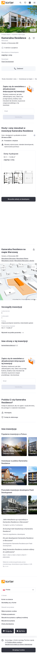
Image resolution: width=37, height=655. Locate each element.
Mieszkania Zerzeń (7, 261)
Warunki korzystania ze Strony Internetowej (18, 644)
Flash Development (7, 61)
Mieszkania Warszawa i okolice (24, 261)
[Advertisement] (18, 223)
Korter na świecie (7, 599)
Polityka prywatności (8, 614)
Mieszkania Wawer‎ (22, 258)
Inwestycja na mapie (25, 79)
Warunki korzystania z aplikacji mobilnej (14, 617)
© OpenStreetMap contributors (29, 299)
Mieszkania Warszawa (8, 258)
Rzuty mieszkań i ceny (9, 79)
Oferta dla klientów (7, 624)
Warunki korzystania (8, 621)
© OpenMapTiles (17, 299)
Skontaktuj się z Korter (8, 602)
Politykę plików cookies (14, 642)
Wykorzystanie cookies (9, 611)
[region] (18, 282)
